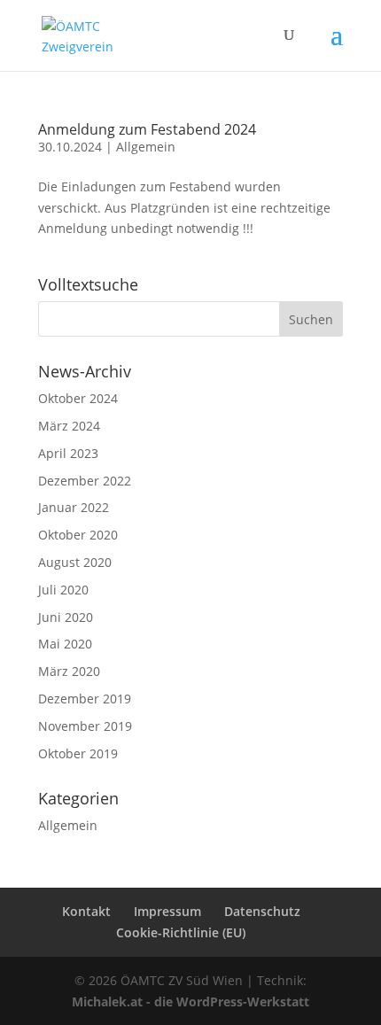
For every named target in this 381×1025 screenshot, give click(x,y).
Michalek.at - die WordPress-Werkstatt (190, 1001)
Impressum (167, 911)
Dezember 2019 (84, 698)
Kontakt (86, 911)
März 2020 (69, 671)
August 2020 (75, 562)
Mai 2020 (65, 643)
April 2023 (68, 453)
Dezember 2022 (84, 480)
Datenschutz (262, 911)
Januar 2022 (73, 507)
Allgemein (145, 146)
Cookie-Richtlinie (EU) (180, 932)
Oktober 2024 (78, 398)
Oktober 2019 (78, 753)
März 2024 (69, 425)
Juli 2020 (63, 589)
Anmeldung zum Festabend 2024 (147, 129)
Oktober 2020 (78, 534)
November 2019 (85, 726)
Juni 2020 (65, 617)
